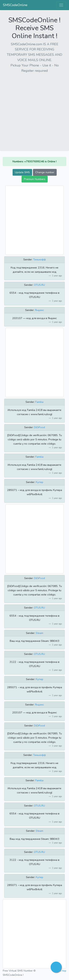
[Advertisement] (34, 110)
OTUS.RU (39, 285)
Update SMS (22, 172)
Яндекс (39, 310)
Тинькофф (39, 259)
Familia (39, 402)
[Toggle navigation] (61, 5)
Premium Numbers (34, 179)
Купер (39, 482)
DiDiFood (39, 427)
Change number (44, 172)
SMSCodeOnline (15, 5)
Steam (39, 633)
